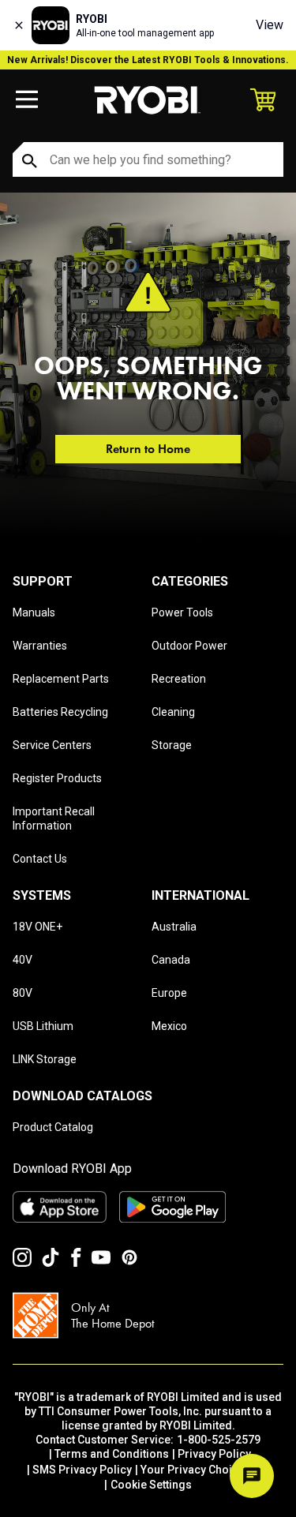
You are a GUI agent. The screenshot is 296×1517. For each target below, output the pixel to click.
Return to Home (148, 448)
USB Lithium (43, 1026)
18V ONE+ (37, 926)
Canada (171, 959)
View (269, 24)
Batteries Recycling (60, 712)
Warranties (40, 645)
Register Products (57, 778)
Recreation (179, 678)
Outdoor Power (189, 645)
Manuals (34, 612)
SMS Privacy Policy (82, 1469)
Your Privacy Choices (196, 1469)
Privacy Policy (214, 1454)
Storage (172, 745)
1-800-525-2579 (218, 1439)
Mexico (169, 1026)
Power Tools (182, 612)
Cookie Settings (151, 1484)
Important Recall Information (54, 818)
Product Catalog (53, 1127)
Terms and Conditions (111, 1454)
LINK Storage (45, 1059)
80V (22, 993)
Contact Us (40, 858)
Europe (169, 993)
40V (22, 959)
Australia (174, 926)
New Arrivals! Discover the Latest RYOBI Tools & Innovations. (148, 60)
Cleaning (173, 712)
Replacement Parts (61, 678)
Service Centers (52, 745)
